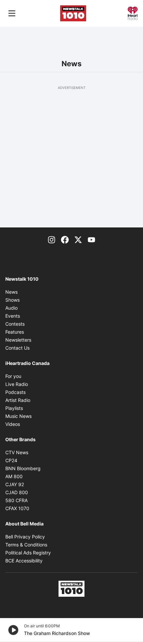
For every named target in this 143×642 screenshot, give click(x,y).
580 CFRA (16, 500)
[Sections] (12, 13)
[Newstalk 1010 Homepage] (73, 13)
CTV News (16, 452)
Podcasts (15, 392)
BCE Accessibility (24, 560)
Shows (12, 300)
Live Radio (16, 384)
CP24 (11, 460)
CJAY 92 (14, 484)
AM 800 (14, 476)
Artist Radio (17, 400)
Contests (15, 324)
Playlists (14, 408)
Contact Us (17, 348)
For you (13, 376)
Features (14, 332)
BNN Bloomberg (23, 468)
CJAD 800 (16, 492)
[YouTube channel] (91, 239)
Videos (12, 424)
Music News (18, 416)
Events (12, 316)
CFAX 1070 (17, 508)
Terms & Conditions (26, 544)
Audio (11, 308)
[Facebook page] (65, 239)
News (11, 292)
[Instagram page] (52, 239)
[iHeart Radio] (133, 12)
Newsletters (18, 340)
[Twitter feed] (78, 239)
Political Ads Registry (28, 552)
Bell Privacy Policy (25, 536)
